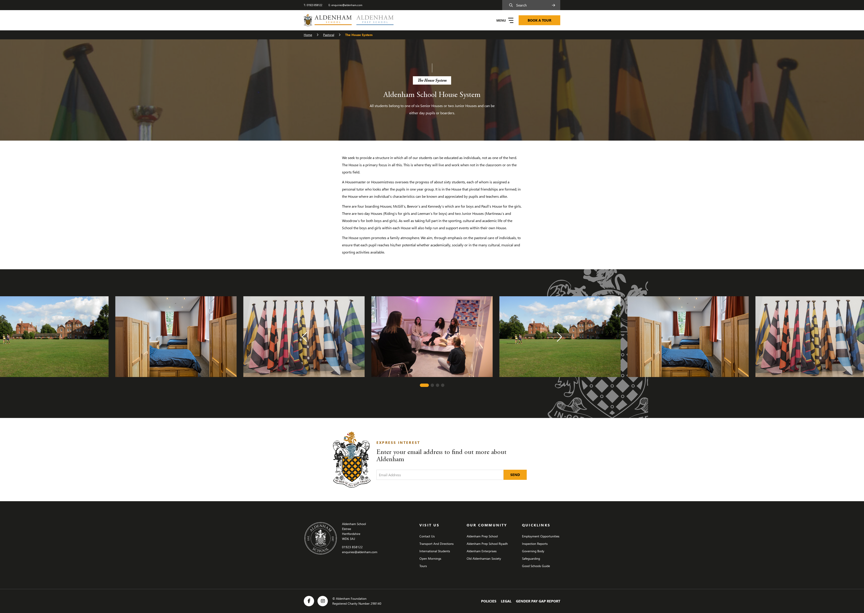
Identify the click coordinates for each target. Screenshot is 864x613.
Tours (423, 566)
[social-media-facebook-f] (309, 601)
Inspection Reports (535, 543)
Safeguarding (531, 558)
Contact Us (427, 536)
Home (308, 35)
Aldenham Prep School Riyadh (487, 543)
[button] (305, 337)
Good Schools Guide (536, 566)
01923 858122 (314, 5)
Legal (506, 601)
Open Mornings (430, 558)
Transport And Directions (436, 543)
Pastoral (328, 35)
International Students (434, 551)
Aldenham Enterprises (482, 551)
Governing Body (533, 551)
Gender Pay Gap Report (538, 601)
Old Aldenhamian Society (484, 558)
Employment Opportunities (540, 536)
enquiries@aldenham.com (346, 5)
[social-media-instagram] (322, 601)
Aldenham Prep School (482, 536)
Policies (488, 601)
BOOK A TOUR (539, 20)
